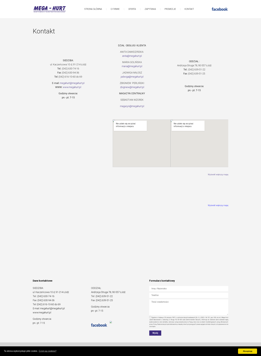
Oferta (132, 9)
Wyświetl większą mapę (218, 174)
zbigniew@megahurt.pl (132, 87)
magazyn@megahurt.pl (132, 106)
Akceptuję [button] (247, 351)
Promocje (170, 9)
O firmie (115, 9)
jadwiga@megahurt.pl (132, 76)
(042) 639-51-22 (104, 296)
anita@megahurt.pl (132, 55)
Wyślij (155, 333)
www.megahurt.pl (72, 87)
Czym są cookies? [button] (47, 351)
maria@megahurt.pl (132, 66)
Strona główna (93, 9)
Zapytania (150, 9)
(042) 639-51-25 (104, 300)
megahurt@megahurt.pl (72, 83)
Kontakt (189, 9)
